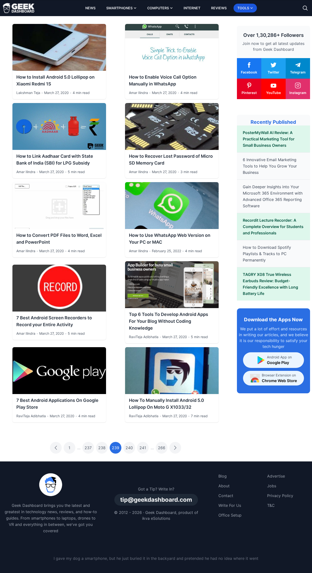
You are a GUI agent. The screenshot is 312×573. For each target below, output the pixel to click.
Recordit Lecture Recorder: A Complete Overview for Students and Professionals (273, 226)
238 (102, 447)
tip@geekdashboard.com (156, 499)
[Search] (305, 8)
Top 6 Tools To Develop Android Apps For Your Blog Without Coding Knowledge (168, 321)
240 (129, 447)
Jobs (271, 485)
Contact (225, 495)
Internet (192, 8)
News (90, 8)
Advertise (276, 476)
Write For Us (229, 505)
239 (115, 447)
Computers (158, 8)
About (224, 485)
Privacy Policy (280, 495)
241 (142, 447)
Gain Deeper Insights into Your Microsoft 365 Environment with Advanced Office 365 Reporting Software (272, 196)
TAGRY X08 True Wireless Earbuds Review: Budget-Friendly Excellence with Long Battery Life (270, 284)
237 (88, 447)
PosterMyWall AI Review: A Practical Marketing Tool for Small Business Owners (268, 139)
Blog (222, 476)
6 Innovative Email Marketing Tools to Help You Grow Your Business (270, 166)
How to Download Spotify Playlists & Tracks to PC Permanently (267, 253)
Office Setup (230, 515)
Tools (243, 8)
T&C (271, 505)
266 (161, 447)
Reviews (219, 8)
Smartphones (119, 8)
